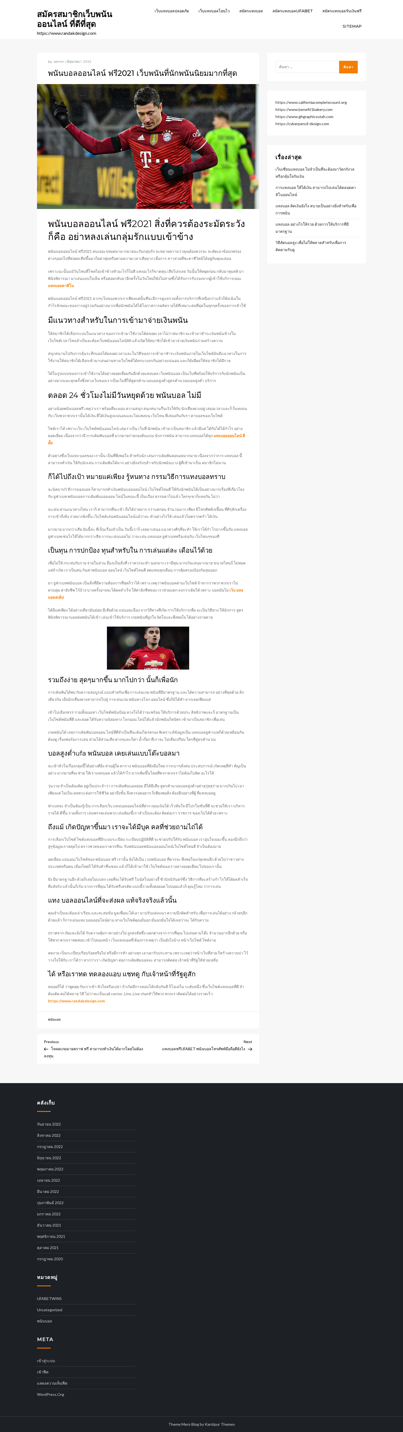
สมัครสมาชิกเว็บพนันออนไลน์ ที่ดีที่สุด (74, 19)
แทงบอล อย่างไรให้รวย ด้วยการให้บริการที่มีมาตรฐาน (312, 228)
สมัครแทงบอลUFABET (293, 10)
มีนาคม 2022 (48, 1191)
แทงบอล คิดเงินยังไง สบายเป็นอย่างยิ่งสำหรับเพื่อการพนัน (316, 209)
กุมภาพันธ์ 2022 (50, 1202)
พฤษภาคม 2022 (50, 1169)
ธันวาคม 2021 (49, 1225)
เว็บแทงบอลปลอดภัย (172, 10)
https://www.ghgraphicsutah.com (304, 116)
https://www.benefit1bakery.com (304, 109)
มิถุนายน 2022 (49, 1157)
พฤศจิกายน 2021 (51, 1236)
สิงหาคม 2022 (49, 1135)
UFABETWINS (49, 1298)
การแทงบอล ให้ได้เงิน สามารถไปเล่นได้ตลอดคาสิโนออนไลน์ (316, 191)
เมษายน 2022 (48, 1180)
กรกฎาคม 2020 (50, 1258)
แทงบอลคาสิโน (61, 285)
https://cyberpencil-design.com (302, 123)
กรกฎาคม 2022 (50, 1146)
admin (59, 61)
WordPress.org (50, 1394)
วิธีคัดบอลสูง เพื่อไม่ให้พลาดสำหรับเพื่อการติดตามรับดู (311, 246)
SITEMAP (352, 26)
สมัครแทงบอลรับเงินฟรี (342, 10)
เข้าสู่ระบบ (46, 1360)
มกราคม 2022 (49, 1214)
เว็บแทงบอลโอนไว (214, 10)
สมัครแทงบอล (251, 10)
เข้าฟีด (43, 1372)
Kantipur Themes (220, 1424)
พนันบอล (54, 1019)
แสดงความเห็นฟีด (52, 1383)
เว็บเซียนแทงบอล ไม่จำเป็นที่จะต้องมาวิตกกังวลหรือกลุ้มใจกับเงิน (315, 173)
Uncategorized (49, 1309)
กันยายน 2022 (49, 1124)
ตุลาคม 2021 (48, 1247)
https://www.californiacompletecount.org (311, 102)
